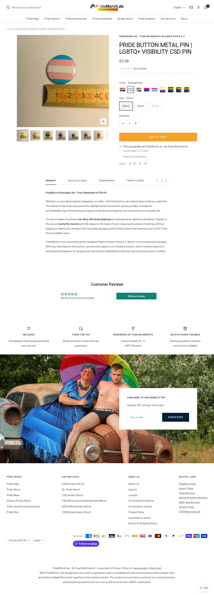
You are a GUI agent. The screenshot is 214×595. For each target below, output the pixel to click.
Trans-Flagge (135, 180)
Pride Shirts (13, 489)
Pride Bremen (187, 493)
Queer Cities (186, 488)
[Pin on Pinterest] (134, 163)
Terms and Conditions (141, 500)
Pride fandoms (146, 18)
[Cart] (205, 7)
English (177, 7)
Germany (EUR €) (17, 540)
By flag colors (125, 18)
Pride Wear (13, 495)
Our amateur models (140, 506)
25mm (126, 105)
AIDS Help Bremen (189, 502)
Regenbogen (107, 180)
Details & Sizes (77, 180)
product (51, 180)
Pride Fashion (52, 18)
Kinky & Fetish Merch (19, 500)
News (184, 18)
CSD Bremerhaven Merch (76, 512)
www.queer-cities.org (147, 568)
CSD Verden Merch (72, 495)
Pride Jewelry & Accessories (23, 506)
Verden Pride (186, 507)
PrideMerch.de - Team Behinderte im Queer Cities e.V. (152, 36)
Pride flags (33, 18)
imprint (132, 489)
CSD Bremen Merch (73, 483)
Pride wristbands (102, 18)
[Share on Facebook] (130, 163)
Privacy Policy (136, 512)
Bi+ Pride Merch (71, 489)
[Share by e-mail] (145, 163)
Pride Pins (12, 512)
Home (10, 28)
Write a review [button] (136, 296)
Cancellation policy (139, 517)
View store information (135, 156)
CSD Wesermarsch (189, 511)
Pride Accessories (76, 18)
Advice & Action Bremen (193, 497)
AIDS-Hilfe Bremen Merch (76, 506)
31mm (140, 105)
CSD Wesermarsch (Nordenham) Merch (84, 500)
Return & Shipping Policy (142, 523)
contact (132, 495)
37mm (155, 105)
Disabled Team (187, 483)
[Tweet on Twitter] (139, 163)
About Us (133, 483)
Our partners (168, 18)
